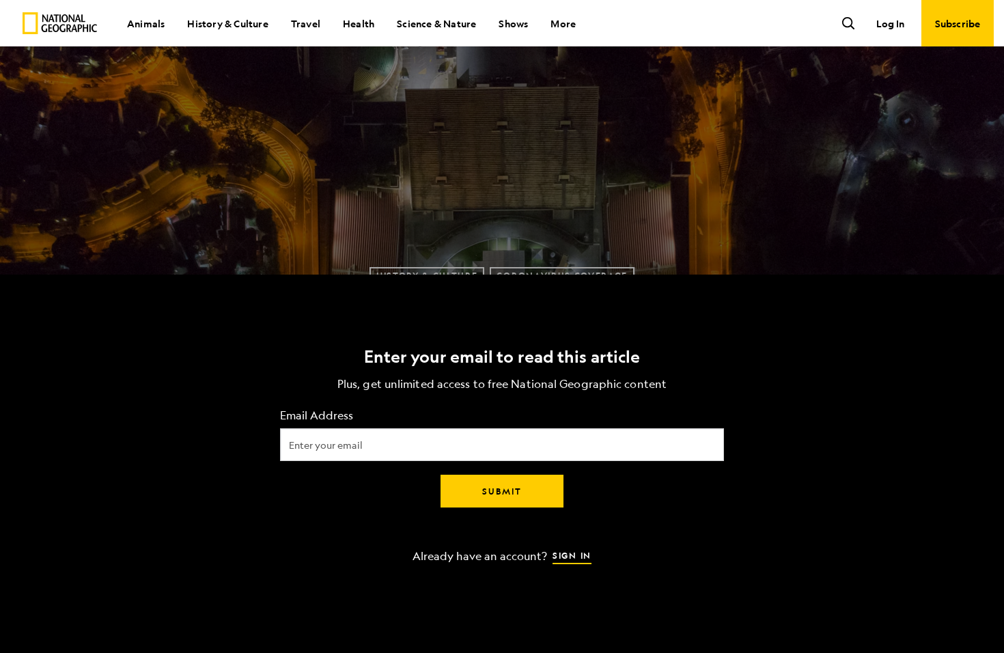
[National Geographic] (60, 23)
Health (358, 23)
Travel (305, 23)
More (563, 23)
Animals (146, 23)
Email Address (316, 415)
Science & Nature (436, 23)
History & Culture (227, 23)
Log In (890, 23)
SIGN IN (572, 555)
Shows (513, 23)
